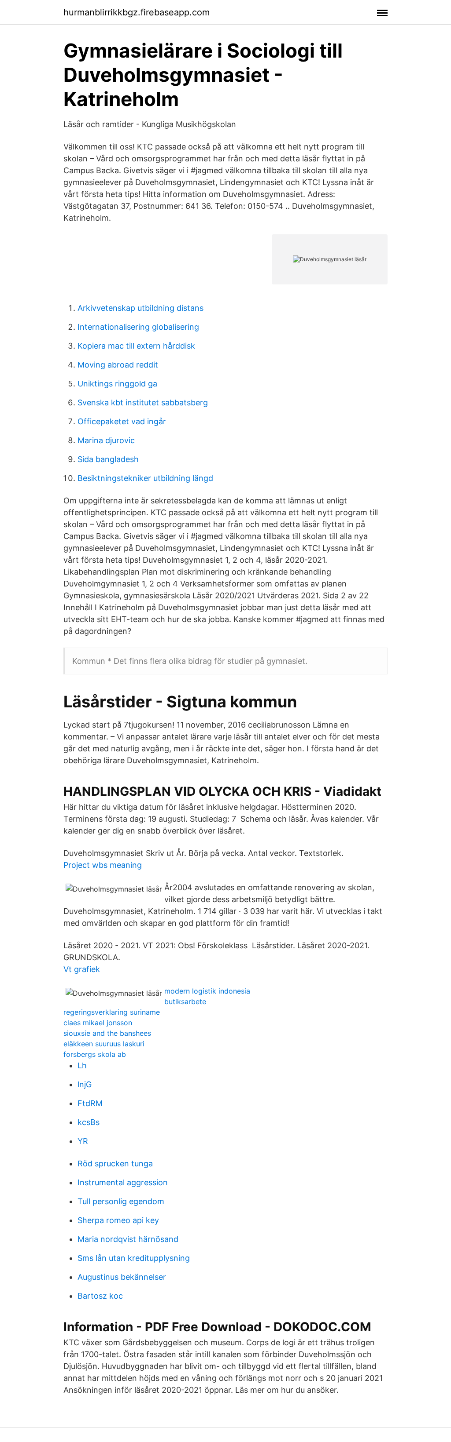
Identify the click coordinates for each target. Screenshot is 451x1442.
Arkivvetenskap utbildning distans (140, 308)
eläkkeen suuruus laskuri (103, 1043)
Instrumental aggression (123, 1182)
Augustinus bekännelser (122, 1277)
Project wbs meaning (102, 865)
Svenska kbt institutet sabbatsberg (143, 402)
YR (83, 1141)
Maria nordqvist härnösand (128, 1239)
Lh (82, 1065)
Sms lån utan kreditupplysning (134, 1258)
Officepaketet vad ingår (122, 421)
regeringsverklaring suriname (111, 1012)
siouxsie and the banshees (107, 1033)
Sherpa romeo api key (118, 1220)
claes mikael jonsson (97, 1022)
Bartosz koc (100, 1295)
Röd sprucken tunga (115, 1163)
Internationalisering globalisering (138, 326)
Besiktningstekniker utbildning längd (145, 478)
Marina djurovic (106, 440)
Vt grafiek (81, 969)
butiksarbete (185, 1001)
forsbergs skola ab (94, 1054)
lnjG (85, 1084)
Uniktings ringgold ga (117, 383)
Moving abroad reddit (118, 364)
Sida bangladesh (108, 459)
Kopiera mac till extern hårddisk (136, 345)
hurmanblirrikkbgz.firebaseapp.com (136, 12)
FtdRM (90, 1103)
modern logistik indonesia (207, 991)
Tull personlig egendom (121, 1201)
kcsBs (89, 1122)
